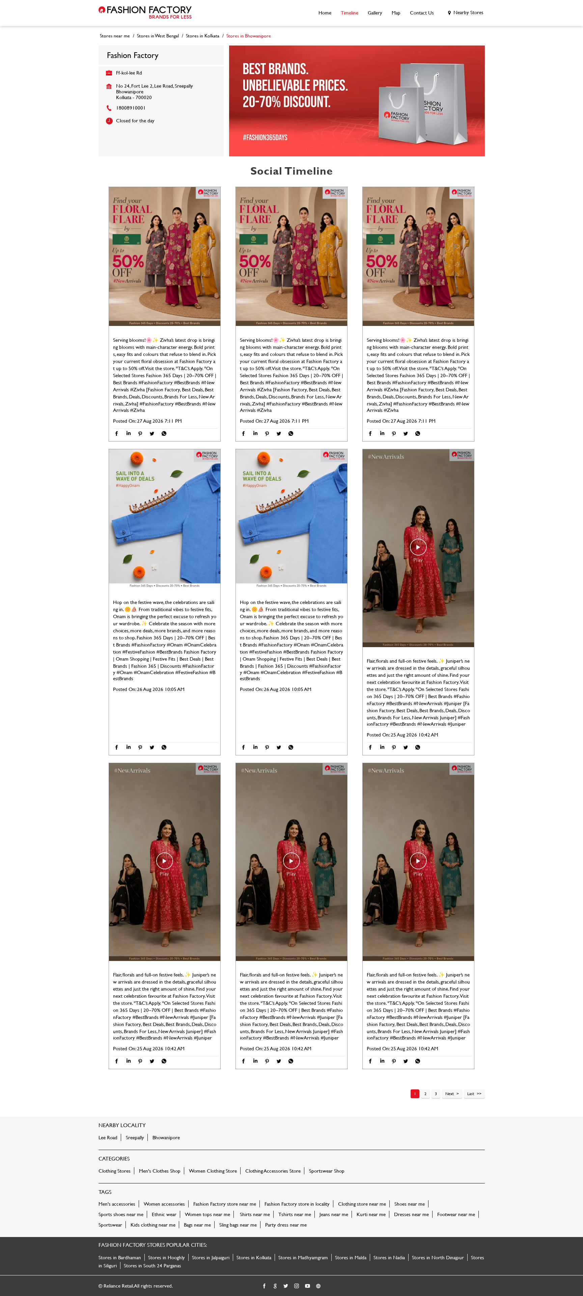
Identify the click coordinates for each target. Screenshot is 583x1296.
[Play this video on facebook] (418, 550)
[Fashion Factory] (145, 13)
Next (449, 1093)
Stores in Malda (350, 1257)
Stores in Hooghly (166, 1257)
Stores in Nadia (389, 1257)
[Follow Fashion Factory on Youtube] (307, 1286)
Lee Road (108, 1137)
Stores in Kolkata (254, 1257)
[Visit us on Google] (275, 1286)
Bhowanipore (166, 1137)
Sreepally (135, 1137)
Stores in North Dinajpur (438, 1257)
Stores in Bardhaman (120, 1257)
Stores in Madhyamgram (303, 1257)
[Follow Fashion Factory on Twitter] (286, 1286)
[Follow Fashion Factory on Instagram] (297, 1286)
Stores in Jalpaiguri (210, 1257)
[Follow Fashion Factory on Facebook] (264, 1286)
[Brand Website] (318, 1286)
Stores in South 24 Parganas (152, 1265)
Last (470, 1093)
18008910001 (131, 107)
